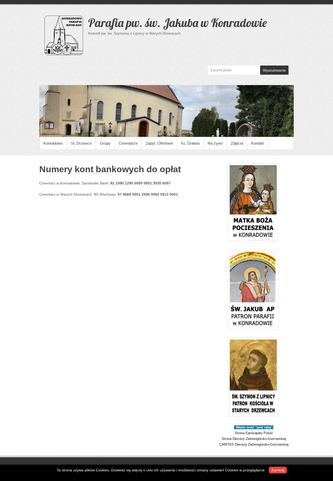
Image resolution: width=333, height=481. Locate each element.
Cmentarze (128, 143)
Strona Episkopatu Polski (254, 433)
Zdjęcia (237, 143)
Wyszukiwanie (274, 70)
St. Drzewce (81, 143)
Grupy (105, 143)
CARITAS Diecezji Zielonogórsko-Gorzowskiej (254, 444)
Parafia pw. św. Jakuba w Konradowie (177, 22)
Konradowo (53, 143)
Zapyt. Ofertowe (159, 143)
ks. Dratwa (190, 143)
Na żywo (215, 143)
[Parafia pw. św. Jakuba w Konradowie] (166, 111)
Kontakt (257, 143)
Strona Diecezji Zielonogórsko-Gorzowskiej (254, 439)
